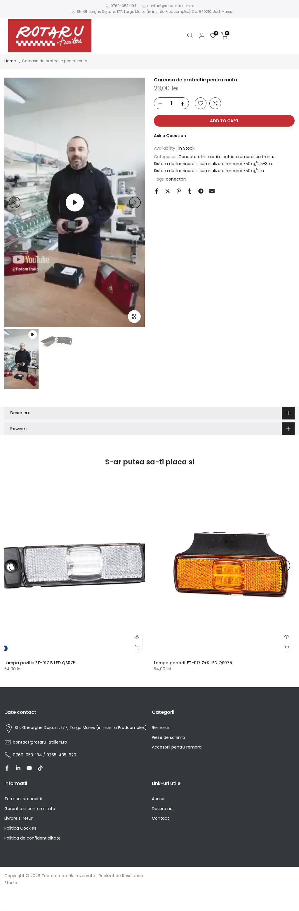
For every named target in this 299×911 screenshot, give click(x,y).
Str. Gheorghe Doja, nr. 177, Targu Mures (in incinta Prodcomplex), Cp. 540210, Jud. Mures (154, 11)
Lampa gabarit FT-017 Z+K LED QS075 (193, 663)
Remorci (160, 727)
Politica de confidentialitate (32, 838)
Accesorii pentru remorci (177, 747)
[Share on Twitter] (167, 191)
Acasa (158, 799)
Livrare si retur (18, 818)
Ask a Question (170, 136)
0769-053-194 (123, 5)
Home (10, 61)
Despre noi (162, 809)
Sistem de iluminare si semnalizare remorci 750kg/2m (209, 171)
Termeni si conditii (23, 799)
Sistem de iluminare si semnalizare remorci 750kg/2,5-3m (213, 164)
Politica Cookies (20, 828)
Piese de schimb (168, 737)
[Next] (135, 202)
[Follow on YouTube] (29, 768)
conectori (176, 179)
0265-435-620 (61, 755)
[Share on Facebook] (156, 191)
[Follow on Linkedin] (18, 768)
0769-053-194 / (29, 755)
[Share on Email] (212, 191)
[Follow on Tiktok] (40, 768)
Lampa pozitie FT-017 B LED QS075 (40, 663)
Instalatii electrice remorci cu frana (237, 157)
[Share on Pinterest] (178, 191)
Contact (160, 818)
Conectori (188, 157)
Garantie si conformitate (29, 809)
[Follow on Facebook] (7, 768)
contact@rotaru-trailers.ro (170, 5)
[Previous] (14, 202)
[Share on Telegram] (201, 191)
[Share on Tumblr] (189, 191)
